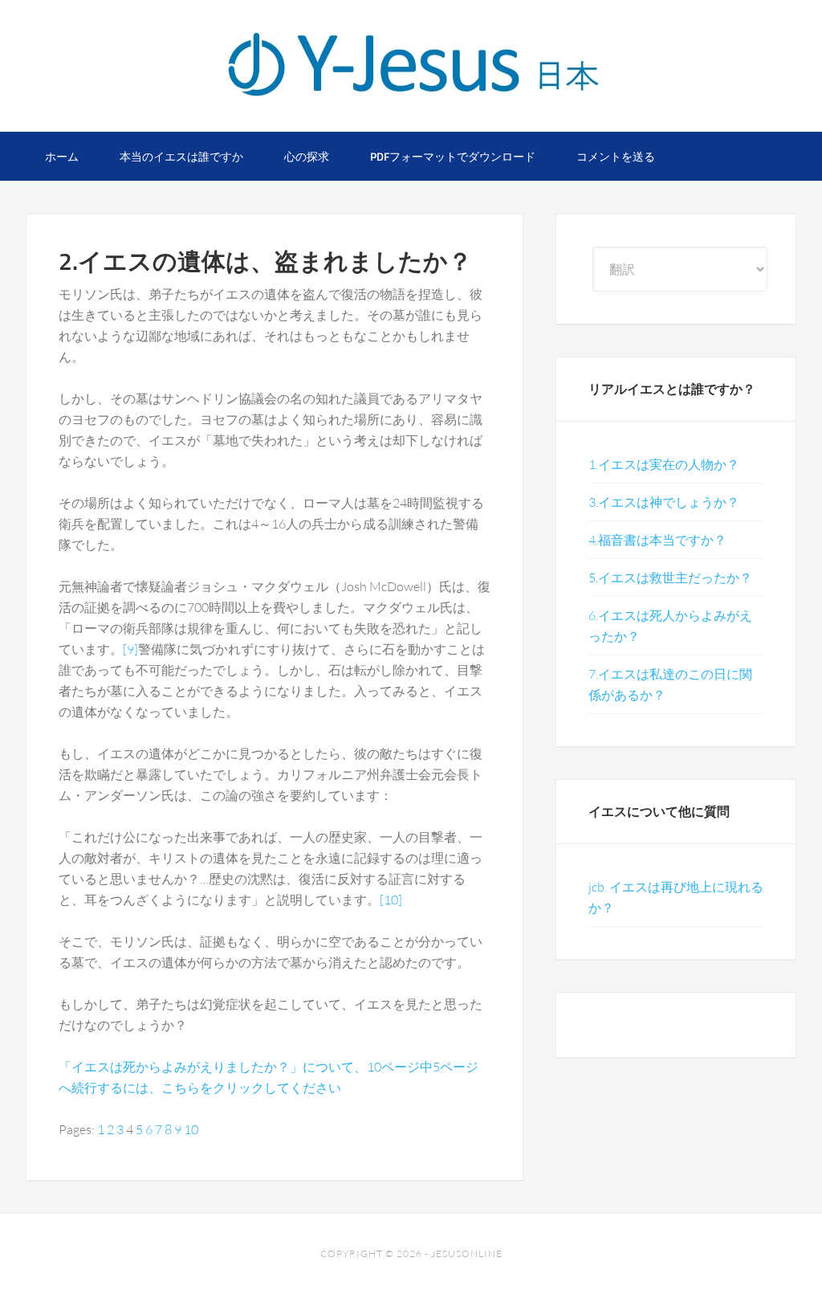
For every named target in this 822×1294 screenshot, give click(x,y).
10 (191, 1129)
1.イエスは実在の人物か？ (663, 464)
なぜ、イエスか (411, 64)
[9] (130, 649)
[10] (391, 900)
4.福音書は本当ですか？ (657, 540)
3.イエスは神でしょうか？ (663, 502)
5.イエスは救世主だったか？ (670, 577)
